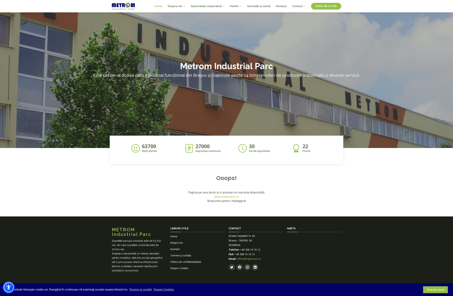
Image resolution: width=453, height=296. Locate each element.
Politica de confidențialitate (185, 261)
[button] (9, 287)
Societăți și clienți (259, 6)
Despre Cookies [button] (164, 289)
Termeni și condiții (140, 289)
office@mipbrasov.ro (249, 258)
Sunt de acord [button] (435, 289)
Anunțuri (281, 6)
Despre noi (176, 242)
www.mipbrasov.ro (226, 197)
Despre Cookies (179, 268)
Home (158, 6)
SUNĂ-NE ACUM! (326, 6)
